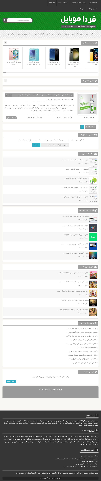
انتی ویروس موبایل (24, 34)
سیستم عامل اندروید (37, 441)
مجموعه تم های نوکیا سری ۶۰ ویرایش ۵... (75, 197)
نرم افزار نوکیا (80, 439)
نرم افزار (87, 439)
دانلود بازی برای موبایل (63, 439)
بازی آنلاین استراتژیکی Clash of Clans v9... (74, 282)
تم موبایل (15, 436)
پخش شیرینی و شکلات (91, 458)
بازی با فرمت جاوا (61, 436)
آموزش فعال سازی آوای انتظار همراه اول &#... (81, 336)
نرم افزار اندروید (64, 441)
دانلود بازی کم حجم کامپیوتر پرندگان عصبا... (82, 340)
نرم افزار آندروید (62, 99)
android (73, 439)
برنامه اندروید (94, 439)
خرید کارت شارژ (63, 3)
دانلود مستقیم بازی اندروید (26, 436)
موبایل (82, 444)
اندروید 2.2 (70, 436)
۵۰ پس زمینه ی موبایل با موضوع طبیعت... (75, 187)
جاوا (15, 439)
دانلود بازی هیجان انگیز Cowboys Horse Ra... (73, 310)
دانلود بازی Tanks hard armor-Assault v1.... (73, 300)
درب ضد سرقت (93, 466)
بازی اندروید (55, 441)
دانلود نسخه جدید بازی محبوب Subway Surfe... (73, 273)
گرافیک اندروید (39, 34)
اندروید (94, 444)
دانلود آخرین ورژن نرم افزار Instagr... (76, 253)
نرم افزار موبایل (77, 34)
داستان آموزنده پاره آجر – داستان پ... (84, 363)
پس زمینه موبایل (63, 34)
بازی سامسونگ (7, 436)
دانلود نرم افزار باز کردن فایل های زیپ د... (82, 359)
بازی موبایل (89, 34)
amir (96, 461)
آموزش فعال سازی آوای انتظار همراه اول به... (82, 328)
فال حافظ (52, 3)
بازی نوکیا (76, 441)
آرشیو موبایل (93, 9)
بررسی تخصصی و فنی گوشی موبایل (50, 389)
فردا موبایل (10, 439)
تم (55, 439)
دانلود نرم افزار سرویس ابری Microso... (75, 244)
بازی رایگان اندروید (50, 436)
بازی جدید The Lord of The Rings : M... (75, 160)
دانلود (71, 441)
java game (35, 439)
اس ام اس (50, 34)
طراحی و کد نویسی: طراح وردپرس (50, 478)
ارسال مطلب (11, 381)
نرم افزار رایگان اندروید (92, 436)
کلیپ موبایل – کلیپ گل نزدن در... (77, 169)
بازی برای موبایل (49, 439)
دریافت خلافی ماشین (91, 464)
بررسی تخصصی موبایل (79, 3)
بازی (8, 441)
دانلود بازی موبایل (25, 441)
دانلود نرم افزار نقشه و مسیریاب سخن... (75, 216)
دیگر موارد (10, 34)
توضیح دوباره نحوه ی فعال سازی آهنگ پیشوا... (81, 332)
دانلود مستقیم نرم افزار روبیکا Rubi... (76, 226)
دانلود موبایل (48, 441)
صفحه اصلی (93, 3)
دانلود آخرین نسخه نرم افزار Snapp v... (75, 235)
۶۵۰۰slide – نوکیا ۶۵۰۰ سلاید (86, 347)
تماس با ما (82, 9)
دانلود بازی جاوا (84, 441)
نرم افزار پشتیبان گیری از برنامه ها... (76, 178)
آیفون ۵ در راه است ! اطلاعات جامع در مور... (82, 351)
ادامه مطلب (10, 118)
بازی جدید (41, 439)
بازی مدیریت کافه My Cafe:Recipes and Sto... (73, 291)
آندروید (19, 439)
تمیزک (96, 456)
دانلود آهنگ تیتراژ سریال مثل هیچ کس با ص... (81, 344)
